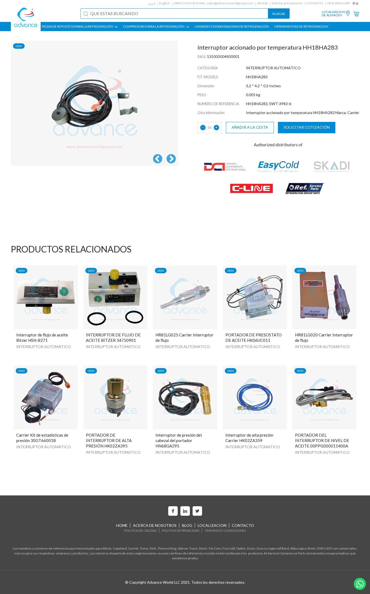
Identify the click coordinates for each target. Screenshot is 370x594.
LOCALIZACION (212, 525)
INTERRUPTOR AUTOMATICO (43, 346)
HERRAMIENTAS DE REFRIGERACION (301, 26)
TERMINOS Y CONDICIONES (225, 530)
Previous (157, 159)
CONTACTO (314, 3)
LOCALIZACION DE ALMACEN (333, 13)
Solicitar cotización (307, 127)
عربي (151, 3)
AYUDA (262, 3)
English (164, 3)
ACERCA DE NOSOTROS (155, 525)
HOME (122, 525)
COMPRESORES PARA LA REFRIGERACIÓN (154, 26)
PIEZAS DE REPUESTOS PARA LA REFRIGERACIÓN (77, 26)
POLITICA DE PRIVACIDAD (180, 530)
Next (171, 159)
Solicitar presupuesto (286, 3)
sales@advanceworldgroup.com (230, 3)
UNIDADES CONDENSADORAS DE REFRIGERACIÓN (231, 26)
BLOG (187, 525)
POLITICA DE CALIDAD (140, 530)
